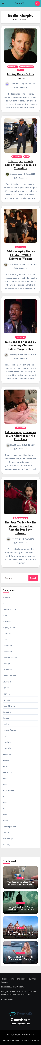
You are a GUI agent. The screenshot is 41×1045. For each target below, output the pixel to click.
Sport (5, 796)
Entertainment (26, 67)
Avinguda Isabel (16, 174)
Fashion (6, 694)
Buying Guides (9, 627)
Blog (5, 615)
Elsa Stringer (13, 264)
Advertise (26, 1041)
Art (4, 603)
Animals (6, 597)
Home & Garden (10, 730)
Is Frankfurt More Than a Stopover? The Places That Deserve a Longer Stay (20, 934)
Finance (6, 700)
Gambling (7, 712)
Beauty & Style (9, 609)
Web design (8, 839)
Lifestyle (7, 742)
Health (6, 724)
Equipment (7, 682)
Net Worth (7, 772)
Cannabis (7, 633)
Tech (5, 802)
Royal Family (8, 790)
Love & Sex (8, 748)
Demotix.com (20, 1020)
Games (6, 718)
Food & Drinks (9, 706)
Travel (5, 821)
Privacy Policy (28, 1034)
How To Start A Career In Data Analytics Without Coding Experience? (20, 959)
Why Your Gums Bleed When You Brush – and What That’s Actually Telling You (20, 884)
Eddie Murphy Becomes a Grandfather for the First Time (20, 436)
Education (7, 670)
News (26, 157)
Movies (20, 70)
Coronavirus (8, 652)
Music (5, 766)
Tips (4, 809)
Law (4, 736)
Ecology (6, 664)
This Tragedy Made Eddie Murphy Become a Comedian (20, 165)
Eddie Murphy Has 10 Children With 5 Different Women (20, 255)
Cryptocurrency (10, 658)
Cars (5, 640)
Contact (35, 1041)
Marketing (7, 754)
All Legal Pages (13, 1034)
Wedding (6, 845)
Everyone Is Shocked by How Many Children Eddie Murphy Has (20, 345)
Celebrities (12, 67)
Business (7, 621)
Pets (5, 784)
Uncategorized (9, 827)
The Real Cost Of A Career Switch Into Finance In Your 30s (20, 909)
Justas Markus (15, 84)
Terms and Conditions (11, 1041)
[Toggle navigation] (3, 3)
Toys (5, 815)
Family (6, 688)
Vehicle (6, 833)
